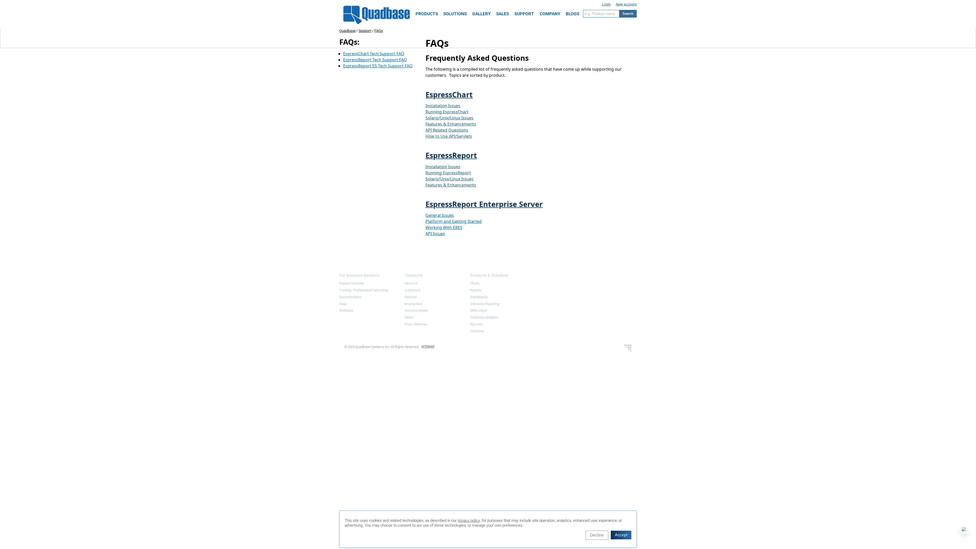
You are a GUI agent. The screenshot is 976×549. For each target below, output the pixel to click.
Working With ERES (443, 227)
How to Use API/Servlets (448, 136)
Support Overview (351, 283)
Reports (475, 290)
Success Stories (416, 310)
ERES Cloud (478, 310)
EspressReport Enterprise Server (484, 204)
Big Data (476, 324)
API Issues (435, 233)
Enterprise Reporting (484, 304)
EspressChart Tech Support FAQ (373, 53)
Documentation (350, 297)
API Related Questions (446, 130)
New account (626, 4)
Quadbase (347, 31)
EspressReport (451, 155)
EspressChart (449, 94)
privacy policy (469, 520)
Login (606, 4)
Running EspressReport (448, 173)
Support (365, 31)
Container (477, 331)
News (409, 317)
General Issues (439, 215)
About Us (411, 283)
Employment (413, 304)
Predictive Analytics (484, 317)
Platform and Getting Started (453, 221)
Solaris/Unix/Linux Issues (449, 118)
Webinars (346, 310)
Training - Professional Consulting (363, 290)
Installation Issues (442, 106)
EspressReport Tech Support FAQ (375, 60)
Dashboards (479, 297)
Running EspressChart (446, 112)
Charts (475, 283)
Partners (411, 297)
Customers (412, 290)
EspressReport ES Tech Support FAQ (378, 66)
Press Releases (416, 324)
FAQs (378, 31)
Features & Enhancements (450, 124)
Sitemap (428, 346)
